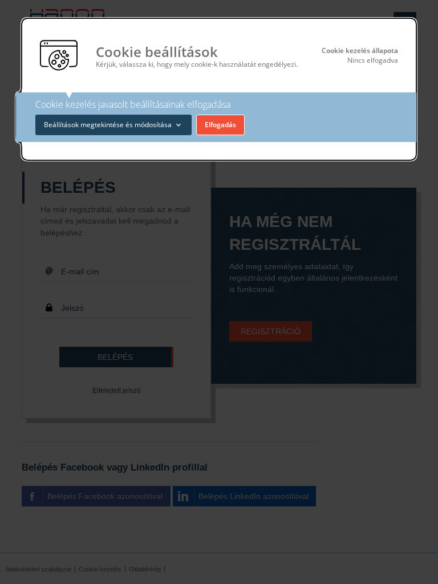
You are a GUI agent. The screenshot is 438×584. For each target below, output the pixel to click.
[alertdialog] (219, 89)
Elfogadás (220, 124)
